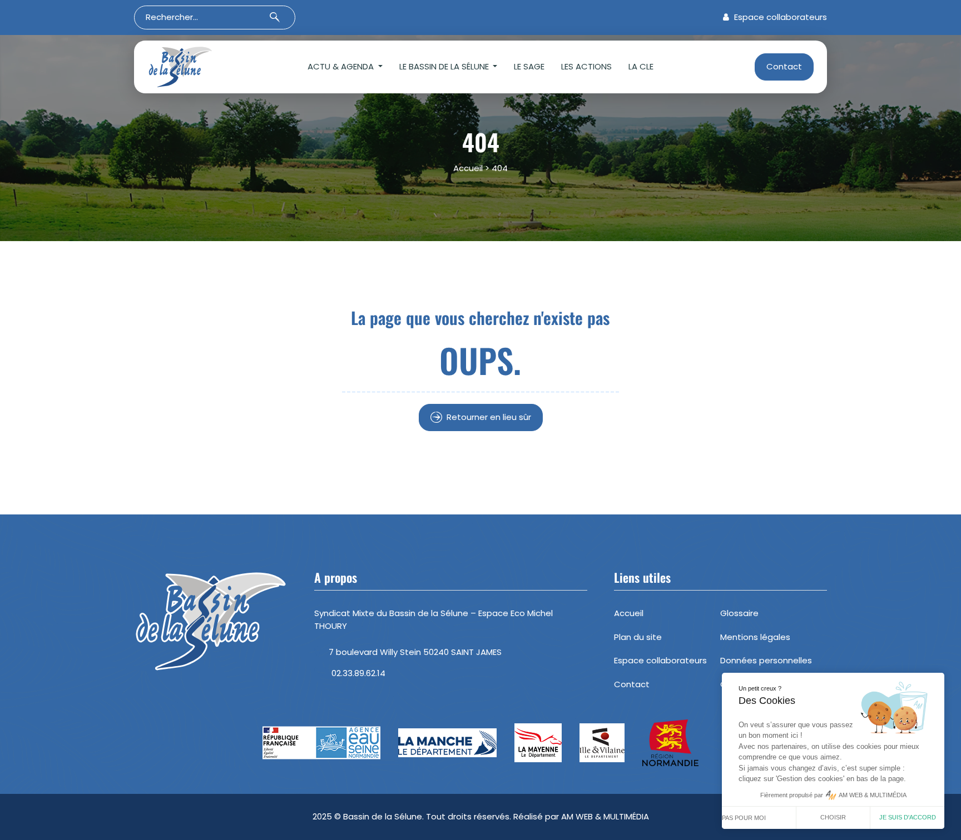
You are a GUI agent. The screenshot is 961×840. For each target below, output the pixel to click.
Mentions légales (755, 637)
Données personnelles (766, 660)
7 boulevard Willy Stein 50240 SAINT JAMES (415, 652)
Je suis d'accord (907, 817)
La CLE (640, 66)
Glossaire (739, 613)
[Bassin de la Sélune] (197, 67)
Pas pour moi (744, 817)
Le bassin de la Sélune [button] (445, 66)
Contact (784, 66)
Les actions (586, 66)
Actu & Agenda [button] (342, 66)
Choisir (833, 817)
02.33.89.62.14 (358, 673)
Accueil (468, 168)
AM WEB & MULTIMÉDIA (605, 816)
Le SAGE (529, 66)
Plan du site (638, 637)
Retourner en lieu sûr (489, 417)
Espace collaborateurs (779, 17)
